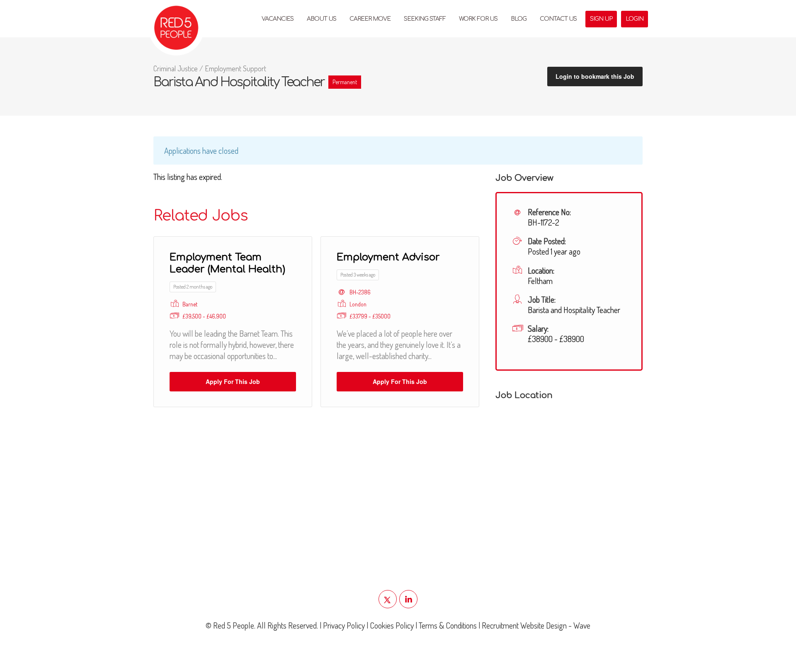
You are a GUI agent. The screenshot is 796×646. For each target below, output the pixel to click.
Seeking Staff (425, 19)
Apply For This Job (233, 381)
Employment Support (235, 68)
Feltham (540, 280)
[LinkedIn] (408, 599)
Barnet (189, 304)
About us (321, 19)
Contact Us (558, 19)
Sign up (601, 19)
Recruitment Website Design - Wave (536, 625)
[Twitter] (388, 599)
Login (634, 19)
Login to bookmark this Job (595, 76)
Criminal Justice (175, 68)
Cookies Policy (392, 625)
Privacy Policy (344, 625)
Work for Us (478, 19)
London (357, 304)
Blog (519, 19)
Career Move (370, 19)
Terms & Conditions (448, 625)
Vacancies (278, 19)
